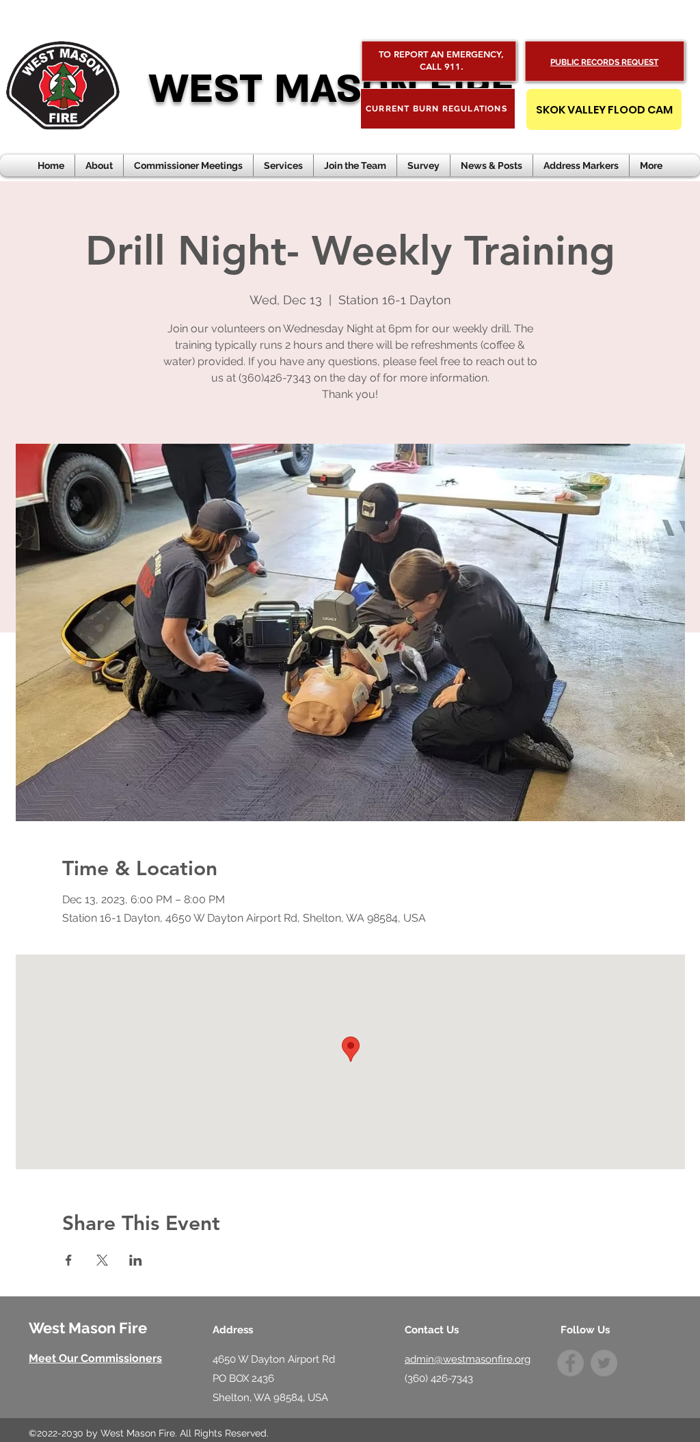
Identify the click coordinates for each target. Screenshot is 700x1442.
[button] (491, 165)
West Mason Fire (88, 1328)
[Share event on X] (102, 1260)
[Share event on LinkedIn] (135, 1260)
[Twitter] (604, 1363)
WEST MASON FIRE (331, 89)
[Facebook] (570, 1363)
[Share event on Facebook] (68, 1260)
